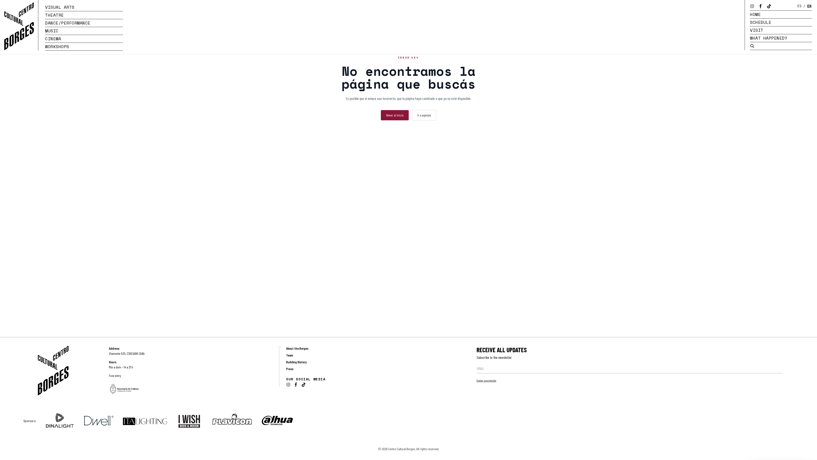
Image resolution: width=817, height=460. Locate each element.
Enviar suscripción (486, 380)
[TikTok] (769, 6)
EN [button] (809, 6)
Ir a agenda (424, 115)
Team (289, 355)
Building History (296, 362)
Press (289, 369)
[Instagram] (752, 6)
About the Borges (297, 348)
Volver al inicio (395, 115)
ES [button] (799, 6)
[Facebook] (760, 6)
